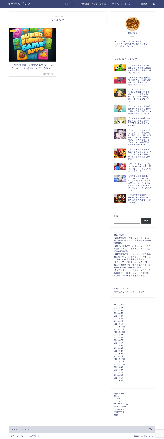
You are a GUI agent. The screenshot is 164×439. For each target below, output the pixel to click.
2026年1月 (119, 324)
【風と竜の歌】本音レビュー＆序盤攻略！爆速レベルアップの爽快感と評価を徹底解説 (132, 240)
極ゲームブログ (19, 3)
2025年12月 (119, 327)
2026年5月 (119, 313)
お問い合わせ (69, 4)
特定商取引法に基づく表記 (93, 4)
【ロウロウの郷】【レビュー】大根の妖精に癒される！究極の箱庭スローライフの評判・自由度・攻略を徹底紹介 (132, 256)
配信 (116, 415)
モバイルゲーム (121, 406)
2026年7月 (119, 308)
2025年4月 (119, 348)
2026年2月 (119, 321)
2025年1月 (119, 356)
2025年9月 (119, 335)
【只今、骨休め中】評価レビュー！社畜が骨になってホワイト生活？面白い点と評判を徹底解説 (132, 248)
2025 (116, 396)
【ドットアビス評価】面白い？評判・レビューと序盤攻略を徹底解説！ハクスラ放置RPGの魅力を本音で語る (132, 265)
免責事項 (143, 4)
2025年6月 (119, 343)
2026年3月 (119, 318)
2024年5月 (119, 378)
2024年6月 (119, 375)
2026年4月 (119, 316)
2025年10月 (119, 332)
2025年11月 (119, 329)
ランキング (119, 409)
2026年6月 (119, 310)
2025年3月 (119, 351)
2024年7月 (119, 372)
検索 (116, 216)
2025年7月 (119, 340)
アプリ (117, 398)
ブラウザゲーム (121, 404)
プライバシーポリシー (122, 4)
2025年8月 (119, 337)
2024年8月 (119, 370)
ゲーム (117, 401)
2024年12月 (119, 359)
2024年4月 (119, 381)
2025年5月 (119, 345)
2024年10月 (119, 364)
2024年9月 (119, 367)
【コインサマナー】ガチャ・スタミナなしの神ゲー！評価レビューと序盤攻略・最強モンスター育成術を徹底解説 (132, 273)
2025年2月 (119, 354)
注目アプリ (119, 412)
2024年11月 (119, 362)
